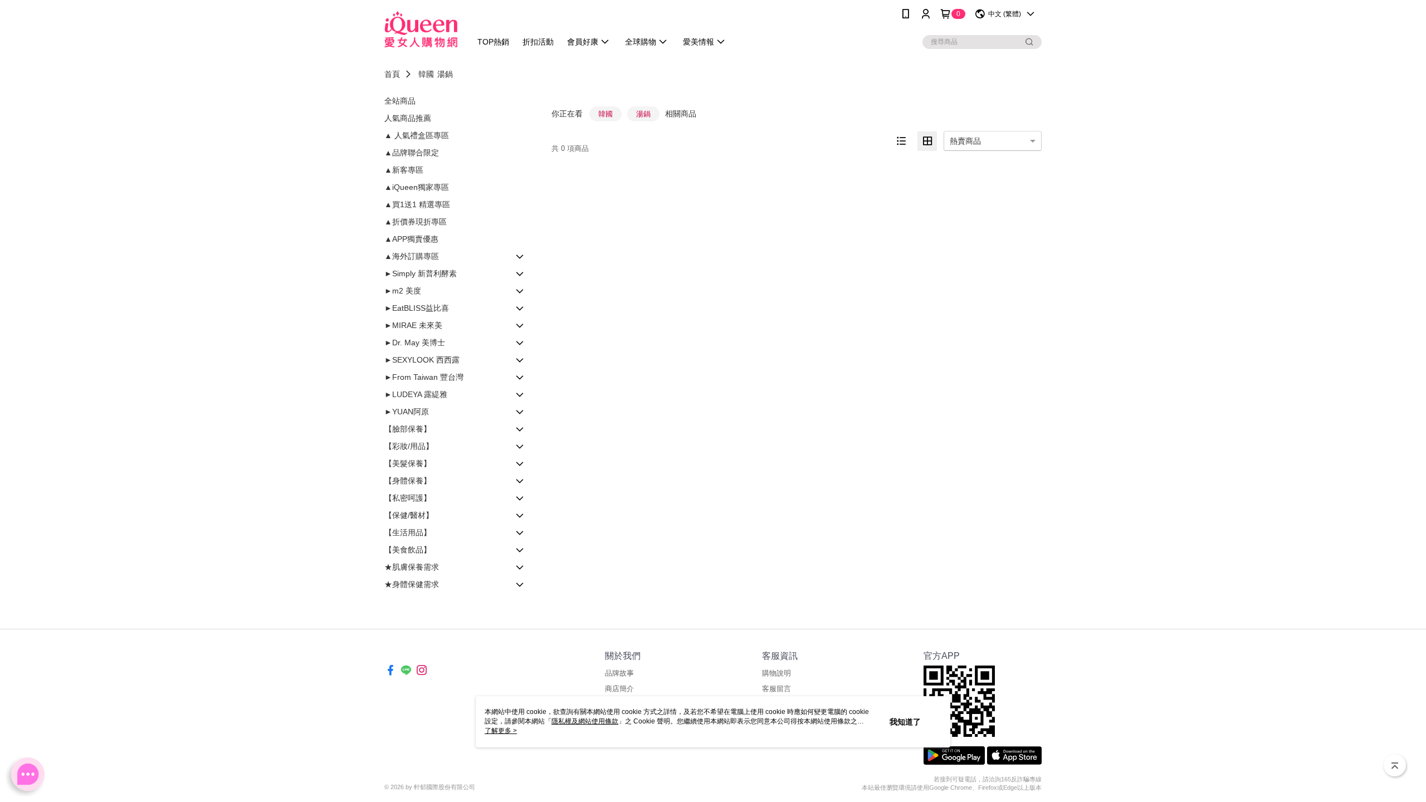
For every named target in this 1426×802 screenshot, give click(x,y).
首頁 (392, 74)
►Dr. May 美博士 (414, 342)
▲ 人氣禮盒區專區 (416, 135)
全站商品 (400, 100)
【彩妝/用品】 (408, 446)
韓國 (426, 74)
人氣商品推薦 (407, 118)
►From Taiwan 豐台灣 (423, 377)
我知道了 (905, 721)
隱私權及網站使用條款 (584, 721)
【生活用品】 (407, 532)
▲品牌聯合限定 (411, 152)
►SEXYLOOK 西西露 (422, 359)
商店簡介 (619, 688)
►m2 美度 (402, 290)
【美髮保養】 (407, 463)
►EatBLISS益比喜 (416, 308)
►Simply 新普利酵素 (420, 273)
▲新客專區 (403, 169)
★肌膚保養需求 (411, 567)
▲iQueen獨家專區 (416, 187)
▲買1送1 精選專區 (417, 204)
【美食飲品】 (407, 549)
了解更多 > (501, 731)
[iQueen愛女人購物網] (420, 29)
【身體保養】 (407, 480)
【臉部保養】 (407, 428)
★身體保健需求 (411, 584)
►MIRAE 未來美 (413, 325)
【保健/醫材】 (408, 515)
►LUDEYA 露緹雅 (415, 394)
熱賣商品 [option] (965, 140)
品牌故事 (619, 673)
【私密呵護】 (407, 497)
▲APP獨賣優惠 (411, 238)
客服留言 (776, 688)
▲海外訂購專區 (411, 256)
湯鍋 (445, 74)
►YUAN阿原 (406, 411)
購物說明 (776, 673)
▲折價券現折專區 (415, 221)
